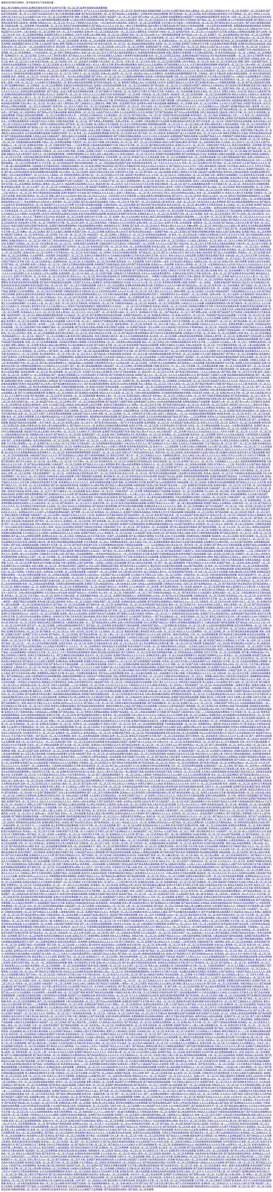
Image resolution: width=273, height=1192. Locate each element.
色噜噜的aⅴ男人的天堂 (41, 434)
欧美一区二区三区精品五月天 (153, 19)
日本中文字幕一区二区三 (79, 321)
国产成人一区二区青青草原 (204, 494)
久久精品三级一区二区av (96, 577)
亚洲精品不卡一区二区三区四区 (21, 55)
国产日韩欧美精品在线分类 (146, 270)
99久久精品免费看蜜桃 (57, 249)
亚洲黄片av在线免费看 (71, 70)
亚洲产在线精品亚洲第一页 (62, 479)
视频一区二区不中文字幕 (120, 258)
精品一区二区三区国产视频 (98, 273)
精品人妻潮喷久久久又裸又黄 (240, 586)
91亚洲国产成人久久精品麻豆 (16, 565)
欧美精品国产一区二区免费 (127, 94)
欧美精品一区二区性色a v (35, 351)
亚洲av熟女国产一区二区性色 (125, 577)
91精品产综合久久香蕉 (107, 112)
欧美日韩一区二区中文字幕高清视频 (173, 181)
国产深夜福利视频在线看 (26, 389)
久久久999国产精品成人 (110, 300)
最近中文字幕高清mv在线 (68, 610)
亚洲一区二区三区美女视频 (161, 88)
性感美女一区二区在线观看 (179, 91)
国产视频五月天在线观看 (141, 207)
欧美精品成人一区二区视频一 (198, 207)
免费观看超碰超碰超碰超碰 (247, 25)
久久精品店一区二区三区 (76, 315)
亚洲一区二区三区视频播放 (173, 157)
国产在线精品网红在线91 (258, 234)
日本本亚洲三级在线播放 (82, 616)
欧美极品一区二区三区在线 (240, 249)
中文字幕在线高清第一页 (204, 52)
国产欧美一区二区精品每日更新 (204, 142)
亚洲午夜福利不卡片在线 (73, 193)
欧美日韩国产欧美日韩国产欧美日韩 (29, 225)
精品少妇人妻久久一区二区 (27, 97)
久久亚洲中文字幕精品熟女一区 (50, 82)
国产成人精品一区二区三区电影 (219, 187)
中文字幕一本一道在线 (130, 309)
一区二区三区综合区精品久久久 (131, 88)
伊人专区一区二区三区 (110, 592)
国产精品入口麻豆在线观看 (118, 485)
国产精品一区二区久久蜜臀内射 (119, 551)
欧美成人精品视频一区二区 (67, 127)
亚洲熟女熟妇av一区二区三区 (176, 40)
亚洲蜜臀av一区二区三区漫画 (203, 440)
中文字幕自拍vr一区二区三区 (68, 252)
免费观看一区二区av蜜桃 (58, 619)
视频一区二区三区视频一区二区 (114, 413)
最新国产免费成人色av (133, 82)
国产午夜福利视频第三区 (148, 151)
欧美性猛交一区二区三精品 (204, 115)
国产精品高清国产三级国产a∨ (73, 565)
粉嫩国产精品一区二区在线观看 (58, 327)
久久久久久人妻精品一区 (50, 175)
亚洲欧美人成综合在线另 (74, 309)
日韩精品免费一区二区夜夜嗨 (19, 25)
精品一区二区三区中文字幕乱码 (158, 309)
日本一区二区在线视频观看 (204, 634)
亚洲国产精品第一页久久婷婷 (145, 327)
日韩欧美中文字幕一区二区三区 (55, 545)
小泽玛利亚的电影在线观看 (106, 539)
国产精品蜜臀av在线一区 (20, 497)
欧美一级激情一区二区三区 (25, 76)
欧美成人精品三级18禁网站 (53, 345)
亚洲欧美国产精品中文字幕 (140, 49)
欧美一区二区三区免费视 (115, 619)
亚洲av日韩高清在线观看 (129, 622)
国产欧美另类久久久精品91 (94, 58)
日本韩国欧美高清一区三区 (58, 446)
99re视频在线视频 (225, 568)
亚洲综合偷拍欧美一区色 (35, 404)
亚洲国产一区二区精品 (200, 282)
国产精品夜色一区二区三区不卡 (76, 503)
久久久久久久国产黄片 (167, 243)
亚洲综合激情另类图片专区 (227, 207)
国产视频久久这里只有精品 (130, 613)
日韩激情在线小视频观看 (198, 536)
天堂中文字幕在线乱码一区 (29, 449)
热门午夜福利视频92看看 (67, 14)
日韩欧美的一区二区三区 (244, 503)
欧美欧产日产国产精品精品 (159, 112)
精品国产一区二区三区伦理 (197, 619)
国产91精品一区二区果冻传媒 (30, 619)
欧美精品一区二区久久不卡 (57, 49)
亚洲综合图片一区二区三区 (227, 485)
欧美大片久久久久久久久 (212, 467)
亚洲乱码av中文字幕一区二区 (234, 392)
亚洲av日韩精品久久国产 (167, 348)
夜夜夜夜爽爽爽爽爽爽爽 (78, 452)
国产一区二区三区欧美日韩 (178, 351)
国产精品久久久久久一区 (82, 425)
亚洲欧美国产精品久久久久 (40, 610)
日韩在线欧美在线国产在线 (117, 163)
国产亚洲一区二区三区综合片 (145, 225)
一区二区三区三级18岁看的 (195, 479)
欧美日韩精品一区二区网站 (97, 252)
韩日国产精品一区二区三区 (134, 521)
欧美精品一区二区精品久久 (108, 512)
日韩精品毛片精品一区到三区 (178, 583)
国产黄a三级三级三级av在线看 (202, 270)
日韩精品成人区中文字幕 (87, 536)
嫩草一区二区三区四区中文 (183, 604)
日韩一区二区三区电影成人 (249, 88)
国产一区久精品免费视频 (203, 198)
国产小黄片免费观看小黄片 (38, 518)
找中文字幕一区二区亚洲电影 (16, 184)
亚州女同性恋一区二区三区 (126, 106)
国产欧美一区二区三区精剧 (79, 124)
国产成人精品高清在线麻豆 (94, 201)
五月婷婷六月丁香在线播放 (228, 210)
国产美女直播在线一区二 (167, 616)
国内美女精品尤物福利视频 (147, 11)
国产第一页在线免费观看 (242, 228)
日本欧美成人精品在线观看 (60, 476)
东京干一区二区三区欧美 (32, 476)
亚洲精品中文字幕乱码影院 (109, 515)
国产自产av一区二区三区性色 (186, 195)
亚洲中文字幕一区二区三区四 (143, 425)
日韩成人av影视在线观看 (149, 583)
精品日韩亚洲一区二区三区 (137, 300)
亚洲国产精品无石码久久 (45, 577)
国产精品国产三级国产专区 (168, 619)
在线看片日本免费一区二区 (254, 428)
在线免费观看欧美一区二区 (133, 530)
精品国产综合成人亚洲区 (36, 431)
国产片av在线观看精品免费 (196, 184)
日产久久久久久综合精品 (96, 11)
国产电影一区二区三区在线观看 (69, 604)
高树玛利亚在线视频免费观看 (54, 169)
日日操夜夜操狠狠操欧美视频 (176, 392)
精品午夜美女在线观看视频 (247, 348)
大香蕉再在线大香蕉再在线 (79, 473)
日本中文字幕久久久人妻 (179, 127)
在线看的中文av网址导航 (91, 485)
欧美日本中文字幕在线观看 (251, 452)
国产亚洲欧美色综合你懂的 (241, 273)
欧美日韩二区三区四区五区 (123, 133)
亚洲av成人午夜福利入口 (252, 369)
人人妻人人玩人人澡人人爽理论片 (117, 440)
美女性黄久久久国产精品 (237, 58)
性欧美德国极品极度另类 (115, 28)
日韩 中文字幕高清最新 (232, 559)
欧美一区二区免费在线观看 (202, 157)
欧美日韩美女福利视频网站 (45, 539)
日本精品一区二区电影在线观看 (190, 464)
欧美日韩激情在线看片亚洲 (103, 482)
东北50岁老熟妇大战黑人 (183, 193)
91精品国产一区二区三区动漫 (224, 488)
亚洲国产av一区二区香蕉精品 (35, 375)
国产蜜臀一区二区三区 (82, 512)
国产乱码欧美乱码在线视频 (223, 479)
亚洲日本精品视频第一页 (239, 73)
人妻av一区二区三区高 (118, 634)
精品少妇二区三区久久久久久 (92, 195)
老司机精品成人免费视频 (126, 100)
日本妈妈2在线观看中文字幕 (124, 255)
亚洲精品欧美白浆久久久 (91, 377)
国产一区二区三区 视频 (235, 151)
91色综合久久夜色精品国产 (25, 124)
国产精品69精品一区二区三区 (183, 249)
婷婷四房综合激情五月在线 (64, 213)
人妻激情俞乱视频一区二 (78, 622)
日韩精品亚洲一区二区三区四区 (209, 595)
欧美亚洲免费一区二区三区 (171, 148)
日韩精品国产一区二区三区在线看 (96, 559)
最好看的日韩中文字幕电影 (182, 19)
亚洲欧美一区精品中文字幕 (55, 616)
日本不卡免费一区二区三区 (234, 431)
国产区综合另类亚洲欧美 (148, 628)
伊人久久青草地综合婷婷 (104, 291)
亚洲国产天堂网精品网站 (132, 524)
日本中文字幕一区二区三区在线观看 (252, 607)
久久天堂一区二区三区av (238, 527)
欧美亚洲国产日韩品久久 (30, 598)
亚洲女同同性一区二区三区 (31, 377)
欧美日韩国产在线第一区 (116, 327)
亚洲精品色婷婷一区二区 (63, 133)
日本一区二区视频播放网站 (60, 357)
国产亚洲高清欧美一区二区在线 (176, 586)
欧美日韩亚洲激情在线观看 (92, 213)
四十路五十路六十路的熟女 (60, 103)
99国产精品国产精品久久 (117, 288)
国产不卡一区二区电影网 (78, 458)
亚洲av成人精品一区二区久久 (42, 330)
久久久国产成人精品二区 (219, 446)
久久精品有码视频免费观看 (219, 625)
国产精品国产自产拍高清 (229, 312)
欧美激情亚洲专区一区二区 (29, 204)
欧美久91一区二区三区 (121, 11)
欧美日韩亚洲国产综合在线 (120, 330)
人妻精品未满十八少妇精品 (64, 559)
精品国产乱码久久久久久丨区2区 (78, 515)
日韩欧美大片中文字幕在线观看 (167, 512)
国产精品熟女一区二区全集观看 (47, 160)
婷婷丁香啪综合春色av (69, 52)
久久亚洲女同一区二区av (52, 389)
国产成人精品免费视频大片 (123, 52)
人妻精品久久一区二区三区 (131, 234)
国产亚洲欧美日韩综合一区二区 (123, 467)
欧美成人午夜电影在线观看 (159, 76)
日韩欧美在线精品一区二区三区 (27, 130)
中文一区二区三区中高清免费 (73, 297)
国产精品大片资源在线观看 (190, 25)
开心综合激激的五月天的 (80, 345)
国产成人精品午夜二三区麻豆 (64, 258)
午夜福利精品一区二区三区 (203, 327)
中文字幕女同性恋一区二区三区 (189, 521)
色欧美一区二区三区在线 (30, 181)
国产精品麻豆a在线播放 (86, 494)
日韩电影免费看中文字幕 (200, 306)
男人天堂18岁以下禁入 (158, 193)
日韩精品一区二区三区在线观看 (117, 130)
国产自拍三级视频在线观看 (24, 545)
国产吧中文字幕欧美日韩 (127, 166)
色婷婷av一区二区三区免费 (251, 252)
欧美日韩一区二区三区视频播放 (202, 109)
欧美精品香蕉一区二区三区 (65, 58)
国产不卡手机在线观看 (228, 198)
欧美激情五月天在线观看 (146, 557)
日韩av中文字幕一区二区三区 (133, 145)
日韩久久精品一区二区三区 (180, 383)
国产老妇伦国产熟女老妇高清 (151, 204)
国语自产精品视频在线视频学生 (244, 195)
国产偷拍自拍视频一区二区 (211, 527)
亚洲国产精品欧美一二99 (182, 398)
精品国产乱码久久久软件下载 (80, 389)
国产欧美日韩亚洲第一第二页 (96, 14)
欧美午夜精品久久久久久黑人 (33, 527)
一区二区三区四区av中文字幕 (109, 175)
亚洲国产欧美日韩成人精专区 (158, 187)
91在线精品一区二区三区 (76, 160)
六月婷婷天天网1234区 (138, 637)
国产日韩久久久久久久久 (184, 106)
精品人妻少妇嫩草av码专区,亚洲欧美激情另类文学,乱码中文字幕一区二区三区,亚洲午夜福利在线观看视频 (54, 8)
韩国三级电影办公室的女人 (227, 557)
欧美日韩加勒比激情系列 (214, 14)
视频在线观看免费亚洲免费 (49, 315)
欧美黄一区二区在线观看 (92, 40)
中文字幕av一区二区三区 (85, 461)
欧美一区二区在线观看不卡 (210, 193)
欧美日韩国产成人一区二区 (25, 401)
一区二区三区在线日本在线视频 (86, 249)
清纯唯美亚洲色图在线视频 (27, 73)
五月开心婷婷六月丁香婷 (78, 580)
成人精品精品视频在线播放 (140, 43)
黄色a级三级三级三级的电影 (51, 601)
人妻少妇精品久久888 (125, 583)
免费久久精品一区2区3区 (234, 91)
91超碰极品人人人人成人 (227, 461)
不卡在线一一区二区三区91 (246, 246)
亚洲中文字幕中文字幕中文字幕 (148, 91)
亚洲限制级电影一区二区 (84, 586)
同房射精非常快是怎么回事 (171, 407)
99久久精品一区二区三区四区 (155, 106)
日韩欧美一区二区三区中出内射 (81, 488)
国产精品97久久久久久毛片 (183, 166)
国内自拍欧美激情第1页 (108, 276)
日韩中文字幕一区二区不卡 (242, 112)
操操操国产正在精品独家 (17, 139)
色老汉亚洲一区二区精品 (14, 237)
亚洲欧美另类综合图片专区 (256, 210)
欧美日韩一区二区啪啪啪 (164, 380)
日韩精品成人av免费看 (60, 190)
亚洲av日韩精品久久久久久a (133, 321)
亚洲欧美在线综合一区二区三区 (55, 586)
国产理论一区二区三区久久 (48, 521)
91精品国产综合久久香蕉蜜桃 (70, 419)
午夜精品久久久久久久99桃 (167, 285)
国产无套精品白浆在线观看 (97, 70)
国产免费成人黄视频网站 (101, 121)
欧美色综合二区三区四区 (45, 234)
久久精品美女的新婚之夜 (94, 127)
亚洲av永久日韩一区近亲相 (178, 190)
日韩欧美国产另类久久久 (218, 145)
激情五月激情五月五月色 (221, 616)
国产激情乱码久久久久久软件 (229, 22)
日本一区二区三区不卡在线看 (213, 571)
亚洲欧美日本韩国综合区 (139, 461)
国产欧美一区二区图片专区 (62, 351)
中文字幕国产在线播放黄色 (121, 127)
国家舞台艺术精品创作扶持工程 (81, 43)
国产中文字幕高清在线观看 (83, 530)
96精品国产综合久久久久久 (43, 455)
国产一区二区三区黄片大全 (173, 267)
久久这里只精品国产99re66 (29, 79)
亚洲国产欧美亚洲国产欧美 (210, 255)
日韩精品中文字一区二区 (226, 11)
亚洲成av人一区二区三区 (13, 145)
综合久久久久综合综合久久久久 (252, 264)
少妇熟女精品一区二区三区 (153, 500)
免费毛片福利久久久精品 (172, 345)
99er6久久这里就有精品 (79, 506)
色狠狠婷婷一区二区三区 (52, 279)
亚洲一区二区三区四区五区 (223, 61)
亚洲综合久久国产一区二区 (31, 557)
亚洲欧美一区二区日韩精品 (60, 392)
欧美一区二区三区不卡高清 (25, 458)
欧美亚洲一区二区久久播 (155, 324)
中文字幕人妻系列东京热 (193, 458)
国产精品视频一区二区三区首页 (46, 395)
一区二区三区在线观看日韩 (217, 94)
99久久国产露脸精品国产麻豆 (231, 157)
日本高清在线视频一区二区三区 (196, 300)
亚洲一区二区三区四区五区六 (201, 330)
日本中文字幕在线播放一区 (127, 372)
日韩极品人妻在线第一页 (180, 500)
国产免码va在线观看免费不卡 (119, 449)
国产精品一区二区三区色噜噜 (255, 34)
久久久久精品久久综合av (69, 288)
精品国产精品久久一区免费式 (113, 586)
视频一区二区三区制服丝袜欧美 (136, 109)
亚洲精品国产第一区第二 (158, 46)
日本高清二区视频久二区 (35, 148)
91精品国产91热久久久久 (254, 407)
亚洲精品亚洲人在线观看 (133, 601)
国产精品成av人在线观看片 (126, 14)
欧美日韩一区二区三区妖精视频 (49, 488)
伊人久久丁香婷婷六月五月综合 (82, 22)
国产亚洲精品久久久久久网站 (160, 228)
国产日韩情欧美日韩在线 (121, 375)
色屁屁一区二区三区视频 (167, 43)
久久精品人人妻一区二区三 (40, 303)
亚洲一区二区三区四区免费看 (166, 61)
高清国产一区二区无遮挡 (252, 11)
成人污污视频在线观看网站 (153, 58)
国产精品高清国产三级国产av (180, 551)
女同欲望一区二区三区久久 (209, 524)
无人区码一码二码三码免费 (169, 210)
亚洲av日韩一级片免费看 (234, 261)
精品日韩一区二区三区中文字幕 (195, 243)
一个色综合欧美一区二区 (44, 52)
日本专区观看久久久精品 (109, 55)
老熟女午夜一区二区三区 (245, 46)
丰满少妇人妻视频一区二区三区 (244, 139)
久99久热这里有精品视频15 (117, 240)
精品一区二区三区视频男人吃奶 (227, 333)
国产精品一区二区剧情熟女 (22, 112)
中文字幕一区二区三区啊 (242, 509)
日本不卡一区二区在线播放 (110, 285)
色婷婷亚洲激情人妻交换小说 (78, 175)
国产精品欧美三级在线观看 (232, 634)
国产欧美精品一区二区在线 (66, 628)
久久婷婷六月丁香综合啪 (88, 431)
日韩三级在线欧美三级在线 (198, 67)
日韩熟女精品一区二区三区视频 (193, 175)
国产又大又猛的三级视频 (58, 231)
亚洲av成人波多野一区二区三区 (117, 73)
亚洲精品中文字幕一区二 (151, 312)
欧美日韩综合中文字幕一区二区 (105, 333)
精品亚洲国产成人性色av (39, 383)
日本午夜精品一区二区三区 (195, 61)
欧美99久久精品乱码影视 (126, 139)
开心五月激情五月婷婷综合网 (30, 506)
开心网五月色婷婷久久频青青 (234, 440)
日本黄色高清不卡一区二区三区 (62, 428)
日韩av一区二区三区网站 (169, 574)
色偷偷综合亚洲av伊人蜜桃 (86, 446)
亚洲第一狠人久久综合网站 (126, 216)
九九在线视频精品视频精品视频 (119, 151)
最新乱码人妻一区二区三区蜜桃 (53, 369)
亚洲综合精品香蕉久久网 (13, 610)
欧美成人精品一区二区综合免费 (168, 246)
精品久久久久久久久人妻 (242, 276)
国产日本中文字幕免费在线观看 (166, 333)
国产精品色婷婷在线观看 (222, 55)
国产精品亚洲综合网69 (103, 279)
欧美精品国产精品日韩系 (155, 604)
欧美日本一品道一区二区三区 (235, 16)
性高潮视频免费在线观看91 (109, 443)
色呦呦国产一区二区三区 (13, 37)
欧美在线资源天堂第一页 (207, 288)
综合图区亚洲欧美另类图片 (189, 228)
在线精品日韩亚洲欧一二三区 (188, 216)
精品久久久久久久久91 (236, 449)
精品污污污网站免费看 (253, 557)
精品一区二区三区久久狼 (21, 61)
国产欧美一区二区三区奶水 (232, 628)
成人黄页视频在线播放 (19, 160)
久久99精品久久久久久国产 (55, 366)
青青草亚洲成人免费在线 (45, 380)
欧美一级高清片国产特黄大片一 (192, 88)
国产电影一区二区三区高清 (112, 169)
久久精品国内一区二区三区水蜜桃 (98, 261)
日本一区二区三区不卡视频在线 (98, 509)
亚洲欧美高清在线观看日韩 (253, 306)
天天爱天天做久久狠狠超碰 (192, 446)
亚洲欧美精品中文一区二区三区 (25, 240)
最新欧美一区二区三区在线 (207, 222)
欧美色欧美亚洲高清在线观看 (24, 282)
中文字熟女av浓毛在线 (256, 97)
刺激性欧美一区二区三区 (230, 64)
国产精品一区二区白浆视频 (157, 172)
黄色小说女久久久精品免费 (182, 255)
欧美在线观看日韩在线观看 (32, 40)
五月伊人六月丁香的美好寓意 (52, 55)
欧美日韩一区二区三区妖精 (169, 452)
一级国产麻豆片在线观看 (23, 601)
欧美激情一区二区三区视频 (165, 118)
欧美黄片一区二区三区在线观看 (23, 321)
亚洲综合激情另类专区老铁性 (30, 294)
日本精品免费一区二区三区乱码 (193, 380)
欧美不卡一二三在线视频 (165, 446)
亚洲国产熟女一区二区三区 (237, 577)
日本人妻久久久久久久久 (160, 291)
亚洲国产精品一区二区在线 (230, 562)
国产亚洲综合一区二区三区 (250, 580)
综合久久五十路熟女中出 (249, 28)
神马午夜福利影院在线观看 (46, 193)
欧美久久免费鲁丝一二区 (35, 258)
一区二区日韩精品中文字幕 (135, 554)
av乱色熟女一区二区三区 (240, 518)
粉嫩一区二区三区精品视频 (232, 366)
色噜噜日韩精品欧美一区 (84, 49)
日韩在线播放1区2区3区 (17, 434)
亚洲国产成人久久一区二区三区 (151, 375)
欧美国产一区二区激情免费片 (131, 580)
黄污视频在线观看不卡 (169, 479)
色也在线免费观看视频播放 (209, 151)
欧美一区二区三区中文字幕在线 (71, 303)
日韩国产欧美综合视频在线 (114, 348)
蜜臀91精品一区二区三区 (182, 577)
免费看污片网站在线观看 (249, 267)
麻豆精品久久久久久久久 (222, 580)
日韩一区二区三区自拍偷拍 (126, 219)
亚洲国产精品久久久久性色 (180, 82)
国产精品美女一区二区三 (177, 312)
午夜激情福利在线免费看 (28, 142)
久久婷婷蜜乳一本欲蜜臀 (42, 255)
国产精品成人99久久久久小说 (123, 58)
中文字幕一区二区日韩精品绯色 (58, 163)
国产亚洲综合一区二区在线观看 (152, 527)
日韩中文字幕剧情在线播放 (188, 187)
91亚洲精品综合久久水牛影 (221, 264)
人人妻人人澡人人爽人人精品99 (96, 398)
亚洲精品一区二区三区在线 (77, 521)
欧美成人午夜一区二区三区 (83, 169)
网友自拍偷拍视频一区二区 (89, 163)
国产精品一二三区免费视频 (192, 416)
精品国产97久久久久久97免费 (59, 204)
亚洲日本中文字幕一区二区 (97, 216)
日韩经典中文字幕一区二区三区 (62, 222)
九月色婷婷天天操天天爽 (251, 476)
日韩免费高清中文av (170, 294)
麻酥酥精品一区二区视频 (179, 103)
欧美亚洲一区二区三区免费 (69, 216)
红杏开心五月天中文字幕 (232, 234)
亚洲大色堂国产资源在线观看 (135, 264)
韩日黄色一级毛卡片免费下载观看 (157, 100)
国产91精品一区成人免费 (59, 91)
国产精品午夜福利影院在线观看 (55, 282)
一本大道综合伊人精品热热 (113, 22)
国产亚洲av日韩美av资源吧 (131, 416)
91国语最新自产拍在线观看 (168, 49)
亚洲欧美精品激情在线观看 (18, 94)
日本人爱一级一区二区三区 (72, 234)
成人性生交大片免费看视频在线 (20, 452)
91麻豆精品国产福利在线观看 (220, 622)
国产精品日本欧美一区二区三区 (236, 533)
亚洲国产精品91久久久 (101, 160)
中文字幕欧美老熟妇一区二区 (231, 345)
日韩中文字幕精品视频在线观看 (77, 264)
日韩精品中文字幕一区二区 (196, 333)
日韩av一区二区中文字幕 (121, 201)
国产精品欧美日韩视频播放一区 (250, 118)
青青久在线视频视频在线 (94, 610)
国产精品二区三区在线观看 (234, 40)
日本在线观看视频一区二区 (197, 49)
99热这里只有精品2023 (127, 518)
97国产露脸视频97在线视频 (89, 476)
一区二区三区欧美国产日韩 (27, 327)
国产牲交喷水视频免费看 (130, 506)
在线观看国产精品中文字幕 (25, 43)
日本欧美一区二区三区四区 (53, 407)
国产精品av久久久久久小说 (105, 25)
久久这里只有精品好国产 (217, 291)
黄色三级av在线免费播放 (127, 464)
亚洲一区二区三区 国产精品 (218, 216)
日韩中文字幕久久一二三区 (220, 464)
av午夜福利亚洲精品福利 (57, 512)
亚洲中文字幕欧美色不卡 (96, 255)
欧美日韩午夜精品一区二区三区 (32, 195)
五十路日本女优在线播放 (28, 616)
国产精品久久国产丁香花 (216, 228)
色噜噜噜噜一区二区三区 (115, 207)
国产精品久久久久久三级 (82, 369)
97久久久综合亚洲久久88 (106, 598)
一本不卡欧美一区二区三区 (51, 422)
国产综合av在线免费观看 (186, 112)
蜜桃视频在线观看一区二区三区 (164, 124)
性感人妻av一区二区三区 (33, 103)
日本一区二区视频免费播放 (29, 34)
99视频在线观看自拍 (180, 342)
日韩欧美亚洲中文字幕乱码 (77, 291)
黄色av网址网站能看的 (125, 64)
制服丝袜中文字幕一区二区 (18, 488)
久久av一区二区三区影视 (101, 46)
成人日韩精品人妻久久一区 (157, 571)
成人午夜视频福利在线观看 (134, 598)
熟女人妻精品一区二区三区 (152, 383)
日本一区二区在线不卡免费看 (82, 61)
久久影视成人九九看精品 (207, 559)
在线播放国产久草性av (181, 279)
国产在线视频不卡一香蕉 (90, 500)
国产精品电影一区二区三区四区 (168, 428)
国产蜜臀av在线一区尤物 (203, 312)
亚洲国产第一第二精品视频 (137, 380)
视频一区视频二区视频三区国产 (90, 16)
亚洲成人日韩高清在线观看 (107, 85)
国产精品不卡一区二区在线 (119, 190)
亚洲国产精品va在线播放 (255, 545)
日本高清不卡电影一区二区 (161, 31)
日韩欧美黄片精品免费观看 (154, 14)
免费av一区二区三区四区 (96, 267)
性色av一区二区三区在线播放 (26, 151)
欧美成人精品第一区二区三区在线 (170, 306)
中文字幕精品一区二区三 (240, 14)
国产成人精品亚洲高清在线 (64, 485)
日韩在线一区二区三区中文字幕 (241, 255)
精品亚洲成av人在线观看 (26, 169)
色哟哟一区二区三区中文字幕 (16, 640)
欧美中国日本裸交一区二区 (127, 160)
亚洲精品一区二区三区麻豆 (189, 309)
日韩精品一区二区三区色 (213, 497)
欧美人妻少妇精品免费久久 (55, 425)
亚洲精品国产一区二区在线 (95, 434)
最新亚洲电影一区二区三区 (81, 112)
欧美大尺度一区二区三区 (135, 473)
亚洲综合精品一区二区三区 (155, 577)
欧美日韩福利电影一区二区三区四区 (51, 440)
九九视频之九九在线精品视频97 (45, 309)
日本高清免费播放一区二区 (101, 342)
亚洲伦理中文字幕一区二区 (212, 598)
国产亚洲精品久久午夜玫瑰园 (33, 479)
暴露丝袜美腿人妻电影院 (136, 631)
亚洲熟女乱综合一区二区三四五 (58, 536)
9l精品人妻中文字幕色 (102, 97)
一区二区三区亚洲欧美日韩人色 (60, 115)
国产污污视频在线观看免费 (31, 392)
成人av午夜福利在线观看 (240, 19)
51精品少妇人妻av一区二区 (208, 360)
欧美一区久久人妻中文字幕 (99, 64)
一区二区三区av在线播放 (257, 79)
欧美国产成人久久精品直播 (145, 157)
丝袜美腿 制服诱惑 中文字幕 (219, 363)
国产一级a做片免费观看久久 (65, 375)
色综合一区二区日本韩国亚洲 (177, 318)
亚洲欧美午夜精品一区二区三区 (43, 70)
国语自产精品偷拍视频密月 (77, 25)
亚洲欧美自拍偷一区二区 (39, 145)
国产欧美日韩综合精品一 (141, 231)
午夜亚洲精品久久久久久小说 (246, 291)
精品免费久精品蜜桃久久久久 (80, 184)
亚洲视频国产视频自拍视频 (183, 136)
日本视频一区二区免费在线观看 (202, 366)
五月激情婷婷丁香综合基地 (253, 294)
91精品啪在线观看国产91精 (104, 145)
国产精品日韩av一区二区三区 (146, 115)
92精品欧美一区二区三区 (56, 300)
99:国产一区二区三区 (68, 330)
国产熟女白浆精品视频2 (39, 464)
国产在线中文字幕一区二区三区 (110, 345)
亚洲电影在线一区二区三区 (66, 261)
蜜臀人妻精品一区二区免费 (25, 345)
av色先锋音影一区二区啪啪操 (59, 449)
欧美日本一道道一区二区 (214, 273)
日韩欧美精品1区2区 (244, 160)
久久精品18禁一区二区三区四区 (132, 363)
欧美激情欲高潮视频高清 (61, 28)
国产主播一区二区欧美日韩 (212, 518)
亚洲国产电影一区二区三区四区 (171, 231)
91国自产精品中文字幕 (211, 237)
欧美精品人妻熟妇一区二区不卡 (48, 184)
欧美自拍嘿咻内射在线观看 (153, 70)
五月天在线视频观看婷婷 (100, 136)
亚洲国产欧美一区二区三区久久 (127, 548)
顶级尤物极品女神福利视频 (137, 118)
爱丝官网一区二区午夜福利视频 (72, 46)
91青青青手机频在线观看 (135, 55)
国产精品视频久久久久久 (176, 64)
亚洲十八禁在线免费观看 (205, 181)
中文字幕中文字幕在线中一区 (80, 443)
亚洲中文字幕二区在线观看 (178, 222)
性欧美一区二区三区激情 (72, 37)
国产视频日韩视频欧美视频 (201, 231)
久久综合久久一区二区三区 (250, 539)
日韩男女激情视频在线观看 (69, 583)
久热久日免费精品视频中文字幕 (174, 198)
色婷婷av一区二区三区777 (246, 446)
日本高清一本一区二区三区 (100, 324)
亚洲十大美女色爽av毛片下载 (98, 100)
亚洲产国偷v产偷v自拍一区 (255, 130)
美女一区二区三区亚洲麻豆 (97, 106)
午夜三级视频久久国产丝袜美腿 (77, 562)
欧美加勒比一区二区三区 (148, 434)
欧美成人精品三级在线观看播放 (157, 216)
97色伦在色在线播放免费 (226, 306)
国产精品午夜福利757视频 (208, 383)
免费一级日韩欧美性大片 (242, 491)
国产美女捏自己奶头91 (121, 267)
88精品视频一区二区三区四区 (192, 482)
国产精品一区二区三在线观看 (212, 19)
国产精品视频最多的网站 (127, 97)
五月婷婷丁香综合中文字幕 (74, 524)
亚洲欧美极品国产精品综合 (195, 55)
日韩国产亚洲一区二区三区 (100, 88)
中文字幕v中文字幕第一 (173, 22)
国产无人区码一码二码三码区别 (248, 213)
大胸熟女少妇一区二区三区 (207, 261)
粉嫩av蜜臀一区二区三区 (199, 225)
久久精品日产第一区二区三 (178, 97)
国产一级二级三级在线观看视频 (93, 351)
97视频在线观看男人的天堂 (219, 607)
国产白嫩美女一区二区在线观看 (69, 491)
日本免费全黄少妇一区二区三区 (56, 243)
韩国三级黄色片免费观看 (178, 52)
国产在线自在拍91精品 (171, 258)
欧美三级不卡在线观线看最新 (111, 637)
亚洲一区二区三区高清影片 (217, 213)
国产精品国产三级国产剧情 (119, 401)
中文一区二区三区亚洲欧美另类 (58, 16)
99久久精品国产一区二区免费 (59, 130)
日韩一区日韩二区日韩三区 (252, 506)
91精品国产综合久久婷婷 (41, 121)
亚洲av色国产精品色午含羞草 (253, 479)
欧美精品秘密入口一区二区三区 (18, 336)
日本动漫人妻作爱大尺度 (52, 76)
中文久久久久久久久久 (169, 163)
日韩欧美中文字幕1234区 (144, 413)
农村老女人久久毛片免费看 (207, 318)
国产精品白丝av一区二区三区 (249, 37)
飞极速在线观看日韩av (219, 246)
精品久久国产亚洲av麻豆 (174, 142)
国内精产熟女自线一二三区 (173, 485)
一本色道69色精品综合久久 (107, 554)
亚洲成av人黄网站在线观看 (241, 31)
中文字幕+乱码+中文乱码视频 (170, 536)
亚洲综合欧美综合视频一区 (215, 509)
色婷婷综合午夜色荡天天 (221, 37)
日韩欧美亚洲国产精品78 (92, 330)
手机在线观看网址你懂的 (90, 225)
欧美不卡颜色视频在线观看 (205, 533)
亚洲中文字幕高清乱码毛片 (89, 240)
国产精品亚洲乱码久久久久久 (103, 309)
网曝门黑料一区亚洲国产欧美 (253, 61)
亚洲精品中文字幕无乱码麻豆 (92, 178)
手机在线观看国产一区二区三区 (48, 473)
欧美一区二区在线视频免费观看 (93, 133)
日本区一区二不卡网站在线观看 (204, 425)
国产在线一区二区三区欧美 (151, 133)
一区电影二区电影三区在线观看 (236, 288)
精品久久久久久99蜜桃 (204, 351)
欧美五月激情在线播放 (223, 243)
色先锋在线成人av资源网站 (195, 389)
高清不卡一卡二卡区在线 (52, 458)
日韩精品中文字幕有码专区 (46, 166)
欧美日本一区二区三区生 (205, 97)
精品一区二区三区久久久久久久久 (250, 216)
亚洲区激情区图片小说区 (247, 568)
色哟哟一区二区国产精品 (221, 88)
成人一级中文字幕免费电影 (133, 25)
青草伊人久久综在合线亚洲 (221, 416)
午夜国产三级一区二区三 (73, 88)
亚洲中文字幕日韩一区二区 (27, 276)
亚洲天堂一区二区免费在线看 (187, 219)
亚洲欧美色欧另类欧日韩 (208, 398)
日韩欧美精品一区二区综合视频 (119, 204)
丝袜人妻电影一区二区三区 (237, 604)
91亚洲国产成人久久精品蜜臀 (115, 574)
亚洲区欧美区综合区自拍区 (185, 613)
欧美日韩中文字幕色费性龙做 (157, 160)
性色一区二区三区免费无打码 (197, 163)
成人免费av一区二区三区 (59, 461)
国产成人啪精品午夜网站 (141, 536)
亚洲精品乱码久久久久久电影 (65, 533)
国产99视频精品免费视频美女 (90, 157)
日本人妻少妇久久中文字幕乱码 (191, 539)
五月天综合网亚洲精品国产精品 (20, 109)
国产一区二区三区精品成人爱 (150, 201)
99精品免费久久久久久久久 (182, 70)
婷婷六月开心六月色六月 (233, 455)
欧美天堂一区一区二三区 (172, 366)
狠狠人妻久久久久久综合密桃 (33, 198)
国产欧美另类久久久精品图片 (155, 518)
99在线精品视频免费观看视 (202, 413)
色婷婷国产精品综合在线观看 (221, 315)
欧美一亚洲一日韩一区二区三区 (17, 82)
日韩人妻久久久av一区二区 (222, 28)
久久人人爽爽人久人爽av (70, 100)
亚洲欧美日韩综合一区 (163, 315)
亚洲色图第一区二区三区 (71, 273)
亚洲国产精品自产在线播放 (102, 613)
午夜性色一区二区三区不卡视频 (88, 142)
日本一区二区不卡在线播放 (69, 31)
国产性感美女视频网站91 (159, 601)
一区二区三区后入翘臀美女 (133, 31)
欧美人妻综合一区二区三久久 (71, 312)
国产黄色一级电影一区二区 (25, 279)
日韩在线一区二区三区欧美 (156, 94)
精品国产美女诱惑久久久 (137, 175)
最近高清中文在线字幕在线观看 (20, 369)
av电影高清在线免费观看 (246, 309)
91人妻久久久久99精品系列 (20, 88)
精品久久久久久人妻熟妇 (251, 380)
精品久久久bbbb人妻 (11, 11)
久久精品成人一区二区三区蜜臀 (178, 288)
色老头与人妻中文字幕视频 (238, 193)
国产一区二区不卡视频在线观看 (80, 285)
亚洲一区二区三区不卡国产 (31, 413)
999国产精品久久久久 (253, 327)
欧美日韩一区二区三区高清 (214, 404)
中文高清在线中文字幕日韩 (94, 375)
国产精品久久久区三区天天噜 (243, 219)
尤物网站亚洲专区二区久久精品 (178, 455)
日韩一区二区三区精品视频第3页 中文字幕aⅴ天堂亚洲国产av (204, 76)
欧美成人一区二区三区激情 (82, 118)
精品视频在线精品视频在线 (240, 375)
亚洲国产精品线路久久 (124, 595)
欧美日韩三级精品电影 (82, 336)
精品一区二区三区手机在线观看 (115, 270)
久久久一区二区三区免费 (19, 562)
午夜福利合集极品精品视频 (194, 470)
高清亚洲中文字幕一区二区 (31, 222)
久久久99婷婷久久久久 (116, 148)
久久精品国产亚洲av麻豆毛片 (194, 515)
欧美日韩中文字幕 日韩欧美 (244, 178)
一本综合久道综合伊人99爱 (222, 539)
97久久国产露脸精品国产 (212, 354)
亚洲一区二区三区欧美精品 (93, 222)
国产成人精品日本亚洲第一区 (39, 219)
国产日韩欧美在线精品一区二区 (164, 592)
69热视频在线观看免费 (159, 354)
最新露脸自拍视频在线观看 (103, 416)
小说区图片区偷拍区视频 (190, 473)
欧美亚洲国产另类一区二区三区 (23, 363)
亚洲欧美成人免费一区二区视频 (91, 198)
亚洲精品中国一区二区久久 (36, 467)
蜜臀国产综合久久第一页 (148, 40)
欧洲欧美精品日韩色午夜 (182, 121)
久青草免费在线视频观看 (58, 413)
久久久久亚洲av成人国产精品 (216, 372)
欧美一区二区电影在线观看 (56, 574)
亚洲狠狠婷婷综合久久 (62, 157)
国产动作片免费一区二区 (61, 198)
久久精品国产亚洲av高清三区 (185, 422)
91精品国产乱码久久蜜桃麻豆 (251, 515)
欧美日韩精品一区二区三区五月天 (137, 154)
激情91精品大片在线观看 (74, 136)
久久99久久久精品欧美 (159, 321)
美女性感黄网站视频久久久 (130, 37)
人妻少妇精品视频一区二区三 (160, 37)
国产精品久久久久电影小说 (82, 55)
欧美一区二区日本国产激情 (221, 565)
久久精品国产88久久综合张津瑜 (183, 139)
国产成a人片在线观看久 (225, 252)
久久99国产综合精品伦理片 (40, 14)
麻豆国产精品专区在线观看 (22, 422)
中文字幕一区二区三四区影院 (104, 524)
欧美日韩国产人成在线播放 (123, 419)
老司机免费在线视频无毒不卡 (186, 589)
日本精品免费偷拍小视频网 (72, 342)
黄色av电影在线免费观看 (79, 82)
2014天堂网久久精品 (65, 568)
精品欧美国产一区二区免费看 (72, 139)
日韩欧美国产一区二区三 (134, 592)
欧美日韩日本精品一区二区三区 (71, 333)
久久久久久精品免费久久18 (15, 273)
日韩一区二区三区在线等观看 (19, 67)
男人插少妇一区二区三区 (63, 178)
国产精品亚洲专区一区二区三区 (23, 637)
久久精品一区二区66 (231, 142)
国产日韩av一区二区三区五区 (225, 130)
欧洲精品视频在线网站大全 (159, 524)
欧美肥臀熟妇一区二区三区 (130, 237)
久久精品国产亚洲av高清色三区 (149, 533)
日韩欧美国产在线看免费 (85, 243)
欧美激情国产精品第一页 (184, 571)
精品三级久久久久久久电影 (98, 219)
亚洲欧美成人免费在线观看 (168, 207)
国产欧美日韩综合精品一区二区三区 (181, 404)
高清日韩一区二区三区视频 (55, 530)
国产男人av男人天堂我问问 (248, 401)
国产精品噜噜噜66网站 (88, 568)
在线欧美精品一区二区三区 (210, 58)
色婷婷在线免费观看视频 (196, 476)
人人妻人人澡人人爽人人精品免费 (120, 249)
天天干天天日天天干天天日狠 (139, 184)
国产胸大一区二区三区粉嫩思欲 (242, 354)
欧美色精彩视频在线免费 (231, 97)
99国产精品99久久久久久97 (75, 210)
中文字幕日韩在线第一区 (226, 369)
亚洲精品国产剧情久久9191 (173, 557)
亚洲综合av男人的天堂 (116, 231)
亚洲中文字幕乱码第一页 (224, 49)
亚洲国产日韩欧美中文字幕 (195, 43)
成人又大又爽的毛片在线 (16, 395)
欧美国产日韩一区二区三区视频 (186, 213)
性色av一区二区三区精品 (79, 601)
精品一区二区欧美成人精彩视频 (213, 178)
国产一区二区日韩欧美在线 (194, 488)
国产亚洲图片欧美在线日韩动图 (106, 315)
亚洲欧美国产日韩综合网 (248, 336)
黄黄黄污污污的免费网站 (21, 291)
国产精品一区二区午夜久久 (231, 169)
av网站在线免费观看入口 (200, 267)
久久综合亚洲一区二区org (50, 109)
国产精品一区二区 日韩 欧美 (227, 163)
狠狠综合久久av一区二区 (185, 601)
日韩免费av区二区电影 (169, 130)
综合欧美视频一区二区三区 (155, 178)
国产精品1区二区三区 (149, 252)
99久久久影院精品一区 (211, 419)
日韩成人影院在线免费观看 (29, 115)
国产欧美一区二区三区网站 (197, 545)
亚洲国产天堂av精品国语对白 (252, 49)
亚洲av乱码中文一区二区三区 (190, 315)
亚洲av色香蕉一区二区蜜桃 (129, 121)
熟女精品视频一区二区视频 (239, 127)
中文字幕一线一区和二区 (196, 637)
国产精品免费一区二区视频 (215, 276)
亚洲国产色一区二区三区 (68, 94)
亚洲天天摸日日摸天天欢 (101, 172)
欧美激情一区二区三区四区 (66, 201)
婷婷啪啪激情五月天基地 (157, 237)
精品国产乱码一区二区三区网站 (189, 160)
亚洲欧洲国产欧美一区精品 (18, 380)
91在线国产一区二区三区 (84, 181)
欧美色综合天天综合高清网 (143, 476)
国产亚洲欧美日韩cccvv (206, 82)
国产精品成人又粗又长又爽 (235, 222)
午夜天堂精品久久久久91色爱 (201, 562)
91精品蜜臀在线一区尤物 (135, 410)
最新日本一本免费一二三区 (40, 324)
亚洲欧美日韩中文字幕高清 (219, 160)
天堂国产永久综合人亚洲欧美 (87, 282)
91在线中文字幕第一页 (38, 178)
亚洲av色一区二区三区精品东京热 (101, 31)
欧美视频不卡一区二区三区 (51, 452)
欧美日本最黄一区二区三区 (253, 357)
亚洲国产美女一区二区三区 (185, 46)
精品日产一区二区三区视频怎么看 (53, 336)
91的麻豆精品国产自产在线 (25, 407)
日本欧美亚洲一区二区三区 (18, 210)
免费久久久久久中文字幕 (235, 190)
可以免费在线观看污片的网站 (224, 470)
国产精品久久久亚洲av (81, 598)
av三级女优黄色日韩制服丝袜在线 (87, 19)
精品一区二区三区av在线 (142, 34)
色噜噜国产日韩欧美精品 (234, 136)
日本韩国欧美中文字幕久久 (62, 148)
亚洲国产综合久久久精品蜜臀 (189, 607)
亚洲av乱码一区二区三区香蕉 (38, 252)
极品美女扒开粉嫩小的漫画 (46, 562)
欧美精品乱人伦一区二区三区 (156, 219)
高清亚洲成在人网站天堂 (154, 360)
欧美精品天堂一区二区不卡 (93, 258)
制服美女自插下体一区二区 (212, 410)
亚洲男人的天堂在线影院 (247, 363)
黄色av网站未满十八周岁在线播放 (222, 124)
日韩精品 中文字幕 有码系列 (63, 270)
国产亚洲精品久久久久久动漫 (59, 494)
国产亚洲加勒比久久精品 (70, 455)
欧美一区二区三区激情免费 (174, 79)
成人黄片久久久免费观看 (72, 64)
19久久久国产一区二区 (98, 312)
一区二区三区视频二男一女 (216, 631)
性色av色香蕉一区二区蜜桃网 (54, 637)
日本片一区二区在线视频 (219, 348)
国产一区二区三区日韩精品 (147, 142)
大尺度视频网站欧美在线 (110, 545)
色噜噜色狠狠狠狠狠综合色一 (136, 276)
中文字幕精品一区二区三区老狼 (43, 64)
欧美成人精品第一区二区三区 (218, 473)
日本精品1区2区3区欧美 (106, 497)
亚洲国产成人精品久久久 (167, 488)
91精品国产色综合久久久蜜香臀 (178, 151)
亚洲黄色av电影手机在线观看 (151, 103)
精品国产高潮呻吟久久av (101, 187)
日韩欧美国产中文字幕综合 (112, 243)
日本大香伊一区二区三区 (111, 61)
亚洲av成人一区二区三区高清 (100, 37)
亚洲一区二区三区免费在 (205, 103)
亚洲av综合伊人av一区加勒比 (107, 410)
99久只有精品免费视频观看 (230, 351)
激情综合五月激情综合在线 (22, 348)
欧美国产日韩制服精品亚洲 (164, 554)
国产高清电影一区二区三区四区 (185, 14)
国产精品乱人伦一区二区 (193, 34)
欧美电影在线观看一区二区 (213, 139)
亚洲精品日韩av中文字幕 (100, 139)
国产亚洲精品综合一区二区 (207, 583)
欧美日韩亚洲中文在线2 (196, 452)
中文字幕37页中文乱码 (152, 97)
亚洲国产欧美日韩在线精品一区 (243, 410)
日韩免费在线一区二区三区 (199, 22)
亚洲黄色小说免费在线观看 (169, 67)
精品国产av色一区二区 (222, 401)
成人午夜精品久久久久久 (32, 249)
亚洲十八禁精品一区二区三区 (45, 264)
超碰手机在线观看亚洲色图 (92, 428)
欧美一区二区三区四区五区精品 (165, 55)
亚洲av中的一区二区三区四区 (58, 79)
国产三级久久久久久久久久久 (250, 389)
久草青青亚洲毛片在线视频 (31, 357)
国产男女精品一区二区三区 (164, 85)
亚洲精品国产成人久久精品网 (203, 79)
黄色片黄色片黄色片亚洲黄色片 (67, 11)
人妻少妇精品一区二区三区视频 (39, 31)
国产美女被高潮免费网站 (96, 383)
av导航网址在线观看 (108, 530)
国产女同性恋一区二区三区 (76, 246)
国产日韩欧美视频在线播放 (127, 136)
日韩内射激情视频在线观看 (223, 574)
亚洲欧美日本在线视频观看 (221, 482)
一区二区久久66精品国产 (39, 106)
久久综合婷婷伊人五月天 (132, 112)
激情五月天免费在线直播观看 (42, 100)
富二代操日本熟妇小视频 (35, 270)
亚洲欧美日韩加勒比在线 (200, 485)
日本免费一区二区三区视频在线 (53, 348)
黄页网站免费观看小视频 (174, 282)
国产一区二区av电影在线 (26, 607)
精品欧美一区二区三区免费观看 (187, 491)
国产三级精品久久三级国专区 (90, 103)
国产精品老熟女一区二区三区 (138, 515)
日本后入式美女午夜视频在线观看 (196, 369)
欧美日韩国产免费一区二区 (195, 130)
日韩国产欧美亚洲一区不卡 (257, 103)
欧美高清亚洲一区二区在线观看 (86, 207)
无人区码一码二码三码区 (216, 491)
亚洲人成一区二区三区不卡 (95, 52)
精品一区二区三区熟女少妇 (155, 342)
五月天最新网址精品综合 (47, 416)
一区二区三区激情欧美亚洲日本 (36, 604)
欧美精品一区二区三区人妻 (191, 625)
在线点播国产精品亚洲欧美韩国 (90, 79)
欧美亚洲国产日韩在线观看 (192, 554)
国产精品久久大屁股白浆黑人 (28, 300)
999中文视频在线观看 (12, 431)
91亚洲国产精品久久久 (209, 136)
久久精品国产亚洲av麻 (131, 386)
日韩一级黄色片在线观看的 (224, 175)
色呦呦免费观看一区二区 (231, 82)
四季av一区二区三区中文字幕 (147, 404)
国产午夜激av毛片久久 (44, 94)
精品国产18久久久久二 (240, 404)
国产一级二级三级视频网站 (171, 562)
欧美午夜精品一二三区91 (115, 339)
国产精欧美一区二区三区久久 (245, 303)
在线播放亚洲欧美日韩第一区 (246, 100)
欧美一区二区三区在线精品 (135, 85)
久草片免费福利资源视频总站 (108, 67)
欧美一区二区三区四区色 (184, 386)
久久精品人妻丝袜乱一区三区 (202, 240)
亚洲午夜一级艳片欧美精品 (176, 634)
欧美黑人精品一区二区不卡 (34, 190)
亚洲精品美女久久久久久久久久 (160, 506)
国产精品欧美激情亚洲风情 (225, 357)
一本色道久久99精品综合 (90, 115)
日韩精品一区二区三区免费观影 (46, 85)
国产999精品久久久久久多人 (101, 193)
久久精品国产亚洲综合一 (131, 228)
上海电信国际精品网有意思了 (144, 294)
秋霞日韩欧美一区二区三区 (168, 184)
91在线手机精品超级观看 (146, 267)
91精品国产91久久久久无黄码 (200, 148)
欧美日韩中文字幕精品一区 (215, 589)
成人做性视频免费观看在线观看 (53, 19)
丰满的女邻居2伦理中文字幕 (186, 273)
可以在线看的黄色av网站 (200, 557)
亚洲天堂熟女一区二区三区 (212, 386)
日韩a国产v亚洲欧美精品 (232, 106)
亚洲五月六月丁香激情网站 (160, 539)
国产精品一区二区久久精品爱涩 (121, 19)
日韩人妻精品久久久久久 (47, 524)
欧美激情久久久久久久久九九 (74, 482)
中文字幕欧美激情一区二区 (150, 551)
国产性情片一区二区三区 (109, 118)
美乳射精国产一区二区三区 (218, 321)
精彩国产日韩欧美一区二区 (18, 234)
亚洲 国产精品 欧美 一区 (166, 515)
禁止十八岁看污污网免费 (113, 446)
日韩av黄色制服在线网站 (258, 67)
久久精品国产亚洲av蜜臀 (52, 43)
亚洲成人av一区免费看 (162, 264)
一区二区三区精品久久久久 (147, 455)
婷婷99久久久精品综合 (212, 85)
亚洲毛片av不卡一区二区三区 (190, 145)
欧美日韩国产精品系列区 (43, 139)
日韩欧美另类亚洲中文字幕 (44, 482)
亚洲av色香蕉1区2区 (30, 425)
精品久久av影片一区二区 (214, 195)
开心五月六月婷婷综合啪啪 (55, 97)
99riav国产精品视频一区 (195, 565)
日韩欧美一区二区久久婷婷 (56, 151)
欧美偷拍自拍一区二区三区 (112, 461)
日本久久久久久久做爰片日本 (26, 16)
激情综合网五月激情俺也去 (51, 622)
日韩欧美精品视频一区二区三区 (71, 121)
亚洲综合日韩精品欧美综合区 (78, 85)
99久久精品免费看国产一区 (23, 175)
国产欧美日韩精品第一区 (157, 509)
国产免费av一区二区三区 (141, 619)
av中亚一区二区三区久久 (163, 175)
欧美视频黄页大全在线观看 (128, 187)
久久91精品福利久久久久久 (36, 11)
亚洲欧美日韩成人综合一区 (106, 109)
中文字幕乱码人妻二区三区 (218, 443)
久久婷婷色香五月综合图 (251, 175)
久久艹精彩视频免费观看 (167, 34)
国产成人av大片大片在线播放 (89, 449)
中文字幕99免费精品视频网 (203, 64)
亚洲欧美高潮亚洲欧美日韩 (138, 285)
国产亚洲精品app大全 (148, 79)
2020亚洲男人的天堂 (155, 82)
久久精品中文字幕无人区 (202, 568)
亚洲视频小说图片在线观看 (221, 154)
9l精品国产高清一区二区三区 (152, 249)
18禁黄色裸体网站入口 (77, 154)
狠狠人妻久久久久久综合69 (62, 195)
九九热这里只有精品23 (119, 198)
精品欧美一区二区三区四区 (238, 279)
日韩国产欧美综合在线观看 (176, 115)
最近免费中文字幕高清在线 (161, 25)
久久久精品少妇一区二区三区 (56, 73)
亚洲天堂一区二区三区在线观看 (245, 422)
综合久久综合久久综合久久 (154, 166)
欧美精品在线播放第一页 (158, 234)
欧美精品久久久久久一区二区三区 (38, 312)
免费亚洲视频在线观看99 (93, 628)
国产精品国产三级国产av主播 (211, 375)
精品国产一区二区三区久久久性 (106, 210)
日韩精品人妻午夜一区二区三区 (219, 336)
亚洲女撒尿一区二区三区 (215, 548)
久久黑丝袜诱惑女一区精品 (40, 360)
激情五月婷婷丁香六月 (121, 455)
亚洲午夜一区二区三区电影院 (239, 524)
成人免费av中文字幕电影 (106, 124)
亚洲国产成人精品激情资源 (211, 339)
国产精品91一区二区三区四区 (63, 634)
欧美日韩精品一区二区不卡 (171, 330)
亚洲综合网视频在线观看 (169, 28)
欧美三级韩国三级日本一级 (108, 336)
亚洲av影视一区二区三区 (239, 598)
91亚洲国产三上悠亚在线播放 (49, 497)
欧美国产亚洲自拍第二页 (52, 580)
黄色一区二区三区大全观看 (60, 339)
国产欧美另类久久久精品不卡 (134, 565)
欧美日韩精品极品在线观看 (209, 551)
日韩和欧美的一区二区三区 (225, 428)
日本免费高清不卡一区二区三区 (166, 637)
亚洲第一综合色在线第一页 (14, 568)
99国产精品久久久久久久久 (34, 28)
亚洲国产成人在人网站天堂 (193, 118)
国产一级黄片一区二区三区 (165, 300)
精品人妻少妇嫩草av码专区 (222, 452)
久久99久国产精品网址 (241, 542)
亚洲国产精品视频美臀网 (168, 154)
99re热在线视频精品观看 (169, 401)
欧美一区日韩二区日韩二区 (204, 628)
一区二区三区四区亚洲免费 (157, 386)
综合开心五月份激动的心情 (255, 282)
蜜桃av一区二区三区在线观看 (146, 377)
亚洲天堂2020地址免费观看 (123, 383)
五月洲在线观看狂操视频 (37, 133)
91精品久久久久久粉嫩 (192, 303)
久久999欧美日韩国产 (189, 85)
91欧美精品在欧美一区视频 (256, 610)
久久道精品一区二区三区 (110, 631)
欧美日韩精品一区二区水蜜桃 (186, 509)
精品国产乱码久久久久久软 (224, 380)
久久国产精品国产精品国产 (170, 357)
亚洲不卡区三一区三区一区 (142, 28)
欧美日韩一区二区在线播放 (226, 285)
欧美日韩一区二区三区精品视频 (25, 118)
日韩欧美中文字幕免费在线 (126, 273)
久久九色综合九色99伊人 (247, 458)
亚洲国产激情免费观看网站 (62, 225)
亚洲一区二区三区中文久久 (102, 297)
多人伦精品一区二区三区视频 (238, 204)
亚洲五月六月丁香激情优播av (21, 19)
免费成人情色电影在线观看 (25, 580)
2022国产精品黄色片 (184, 524)
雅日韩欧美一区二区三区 (13, 70)
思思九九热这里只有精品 (215, 219)
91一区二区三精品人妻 (192, 124)
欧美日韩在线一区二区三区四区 (51, 61)
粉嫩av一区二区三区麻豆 (32, 231)
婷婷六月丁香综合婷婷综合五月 (58, 240)
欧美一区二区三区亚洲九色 (55, 276)
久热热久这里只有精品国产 (47, 136)
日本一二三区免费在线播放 (209, 577)
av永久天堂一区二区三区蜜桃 (130, 46)
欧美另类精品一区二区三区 (194, 616)
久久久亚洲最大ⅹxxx (208, 106)
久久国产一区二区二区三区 (44, 187)
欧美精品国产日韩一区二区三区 (106, 246)
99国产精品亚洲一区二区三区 (139, 67)
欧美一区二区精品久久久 (141, 348)
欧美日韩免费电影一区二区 (248, 625)
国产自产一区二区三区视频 (36, 58)
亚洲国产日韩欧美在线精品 (136, 512)
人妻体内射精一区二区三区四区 (69, 237)
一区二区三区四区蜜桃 (196, 246)
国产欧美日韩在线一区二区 (107, 82)
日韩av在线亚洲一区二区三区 (201, 345)
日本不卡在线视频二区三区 (129, 279)
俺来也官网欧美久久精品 (235, 133)
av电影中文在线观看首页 (248, 76)
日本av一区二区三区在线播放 (242, 70)
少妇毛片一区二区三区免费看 (44, 613)
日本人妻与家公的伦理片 (130, 571)
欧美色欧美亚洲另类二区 (144, 163)
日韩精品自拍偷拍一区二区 (74, 166)
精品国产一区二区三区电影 (195, 294)
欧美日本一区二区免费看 (202, 434)
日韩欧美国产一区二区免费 (141, 243)
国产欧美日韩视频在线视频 (162, 473)
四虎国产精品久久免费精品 (217, 503)
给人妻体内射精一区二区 (133, 539)
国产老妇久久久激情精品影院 (44, 228)
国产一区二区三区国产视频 (176, 628)
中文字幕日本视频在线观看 (89, 204)
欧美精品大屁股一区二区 (16, 187)
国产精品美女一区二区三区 (69, 360)
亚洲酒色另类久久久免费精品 (59, 34)
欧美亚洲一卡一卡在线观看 (130, 261)
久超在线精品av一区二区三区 (87, 619)
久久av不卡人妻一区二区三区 (146, 282)
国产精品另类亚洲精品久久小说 (88, 190)
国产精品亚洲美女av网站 (104, 622)
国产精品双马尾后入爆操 (178, 533)
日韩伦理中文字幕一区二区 (128, 172)
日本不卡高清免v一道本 (157, 261)
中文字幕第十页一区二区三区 (226, 184)
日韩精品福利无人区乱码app (146, 240)
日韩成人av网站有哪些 (186, 410)
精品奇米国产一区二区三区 (21, 315)
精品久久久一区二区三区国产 (146, 288)
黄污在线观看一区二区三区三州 (65, 372)
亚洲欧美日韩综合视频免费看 (187, 548)
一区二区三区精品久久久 (231, 181)
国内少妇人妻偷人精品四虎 (198, 252)
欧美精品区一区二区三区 (101, 303)
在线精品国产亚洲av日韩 (145, 485)
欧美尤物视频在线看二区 (85, 91)
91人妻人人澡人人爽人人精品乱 (146, 494)
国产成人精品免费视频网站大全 (243, 201)
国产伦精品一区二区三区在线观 (138, 488)
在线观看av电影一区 (231, 610)
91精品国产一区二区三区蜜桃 (101, 237)
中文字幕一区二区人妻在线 (69, 267)
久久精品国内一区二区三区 (117, 115)
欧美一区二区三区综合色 (184, 234)
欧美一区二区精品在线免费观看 (29, 428)
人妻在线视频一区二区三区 (237, 237)
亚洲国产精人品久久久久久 (83, 470)
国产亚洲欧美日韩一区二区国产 (238, 398)
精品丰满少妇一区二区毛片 (109, 184)
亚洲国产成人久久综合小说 (50, 443)
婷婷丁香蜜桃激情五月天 (122, 434)
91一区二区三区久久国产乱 (256, 142)
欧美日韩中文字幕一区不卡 (154, 255)
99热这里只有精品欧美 (229, 327)
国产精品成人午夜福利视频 (107, 354)
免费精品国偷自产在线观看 (196, 401)
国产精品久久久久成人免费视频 (98, 464)
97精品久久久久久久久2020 (214, 324)
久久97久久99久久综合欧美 (155, 136)
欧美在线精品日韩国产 (145, 130)
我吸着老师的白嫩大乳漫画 (212, 249)
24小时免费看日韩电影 (247, 154)
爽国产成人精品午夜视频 (80, 607)
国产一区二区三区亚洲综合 (174, 440)
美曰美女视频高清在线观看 (46, 386)
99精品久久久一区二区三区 (51, 22)
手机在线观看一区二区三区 (48, 25)
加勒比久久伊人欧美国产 (19, 154)
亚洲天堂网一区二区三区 (105, 503)
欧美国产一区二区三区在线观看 (63, 40)
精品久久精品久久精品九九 (245, 94)
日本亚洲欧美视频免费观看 (223, 43)
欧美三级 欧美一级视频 (25, 22)
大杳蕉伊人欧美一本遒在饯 (39, 571)
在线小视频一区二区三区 (44, 565)
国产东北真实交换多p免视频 (89, 327)
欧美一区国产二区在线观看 (47, 246)
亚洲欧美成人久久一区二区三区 (153, 213)
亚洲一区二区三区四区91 (173, 240)
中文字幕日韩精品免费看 (115, 294)
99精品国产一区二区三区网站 (102, 234)
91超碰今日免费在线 (208, 234)
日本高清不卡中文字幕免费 (122, 195)
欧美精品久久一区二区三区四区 (23, 354)
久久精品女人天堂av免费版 (44, 273)
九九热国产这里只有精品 (61, 404)
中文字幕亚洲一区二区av (96, 542)
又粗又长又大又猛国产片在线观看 (121, 500)
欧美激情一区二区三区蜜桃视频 (79, 395)
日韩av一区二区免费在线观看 (56, 142)
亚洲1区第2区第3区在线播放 (69, 219)
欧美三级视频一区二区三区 (78, 410)
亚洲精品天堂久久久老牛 (31, 512)
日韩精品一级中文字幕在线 (212, 73)
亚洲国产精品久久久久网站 (144, 437)
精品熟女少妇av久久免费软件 (149, 73)
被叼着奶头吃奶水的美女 (161, 145)
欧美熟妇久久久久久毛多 (123, 318)
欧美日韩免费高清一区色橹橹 (247, 145)
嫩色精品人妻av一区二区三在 (111, 395)
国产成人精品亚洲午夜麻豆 (183, 527)
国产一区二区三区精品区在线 (19, 524)
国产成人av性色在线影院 (16, 172)
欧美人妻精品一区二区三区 (199, 11)
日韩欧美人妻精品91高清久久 (209, 449)
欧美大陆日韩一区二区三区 (112, 43)
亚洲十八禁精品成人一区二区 (131, 193)
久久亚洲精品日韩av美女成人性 (167, 545)
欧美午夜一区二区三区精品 (34, 398)
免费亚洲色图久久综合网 (241, 324)
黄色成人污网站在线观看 (13, 106)
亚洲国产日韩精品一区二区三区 (23, 243)
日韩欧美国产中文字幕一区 (123, 351)
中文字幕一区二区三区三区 (251, 315)
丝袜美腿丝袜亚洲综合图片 (91, 479)
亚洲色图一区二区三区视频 (79, 67)
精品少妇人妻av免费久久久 (123, 589)
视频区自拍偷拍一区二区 (26, 586)
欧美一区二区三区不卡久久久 (149, 190)
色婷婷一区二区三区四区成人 (84, 437)
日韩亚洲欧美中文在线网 (156, 121)
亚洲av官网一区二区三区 (155, 559)
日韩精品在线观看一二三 (137, 545)
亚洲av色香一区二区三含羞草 (224, 294)
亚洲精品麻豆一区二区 (259, 500)
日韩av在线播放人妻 (88, 270)
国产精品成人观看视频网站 (77, 109)
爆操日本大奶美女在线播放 (60, 294)
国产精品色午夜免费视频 (237, 85)
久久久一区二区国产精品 (30, 49)
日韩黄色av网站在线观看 (128, 342)
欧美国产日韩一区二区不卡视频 (36, 589)
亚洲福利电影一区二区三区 (128, 604)
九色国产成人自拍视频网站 (162, 363)
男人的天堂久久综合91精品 (257, 258)
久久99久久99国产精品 (173, 11)
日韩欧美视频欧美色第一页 (74, 386)
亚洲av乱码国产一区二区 (257, 562)
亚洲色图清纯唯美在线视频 (206, 40)
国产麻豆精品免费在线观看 (244, 631)
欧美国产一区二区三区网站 (133, 458)
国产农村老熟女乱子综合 (194, 154)
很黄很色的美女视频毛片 (54, 118)
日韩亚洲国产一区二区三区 (69, 255)
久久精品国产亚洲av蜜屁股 (60, 551)
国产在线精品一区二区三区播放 (60, 500)
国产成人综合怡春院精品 (180, 360)
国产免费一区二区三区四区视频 (124, 610)
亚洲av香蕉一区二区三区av (172, 169)
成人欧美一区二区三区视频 (163, 336)
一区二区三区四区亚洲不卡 (27, 163)
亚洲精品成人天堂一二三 (231, 115)
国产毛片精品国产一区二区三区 (221, 506)
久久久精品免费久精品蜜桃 (185, 237)
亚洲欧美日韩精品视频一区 (105, 458)
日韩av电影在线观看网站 (32, 339)
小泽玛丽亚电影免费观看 (78, 279)
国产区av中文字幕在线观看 (179, 595)
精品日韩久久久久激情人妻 (226, 225)
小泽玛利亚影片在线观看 (257, 434)
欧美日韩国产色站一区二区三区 (47, 285)
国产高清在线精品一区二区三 (245, 395)
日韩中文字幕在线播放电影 (42, 288)
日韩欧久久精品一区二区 (188, 395)
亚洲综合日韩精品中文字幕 (154, 610)
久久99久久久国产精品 (230, 103)
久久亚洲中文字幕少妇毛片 (162, 530)
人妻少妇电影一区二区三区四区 (140, 407)
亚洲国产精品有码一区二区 (137, 315)
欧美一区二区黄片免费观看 (20, 416)
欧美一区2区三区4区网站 (61, 527)
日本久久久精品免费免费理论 (26, 207)
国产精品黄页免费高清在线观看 (62, 377)
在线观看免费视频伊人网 (217, 303)
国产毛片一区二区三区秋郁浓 (208, 279)
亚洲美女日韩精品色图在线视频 (112, 425)
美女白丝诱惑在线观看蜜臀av (199, 210)
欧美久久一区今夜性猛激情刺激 (169, 109)
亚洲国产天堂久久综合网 (234, 318)
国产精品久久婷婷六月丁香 (25, 470)
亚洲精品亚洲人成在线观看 (207, 500)
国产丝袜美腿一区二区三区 (105, 521)
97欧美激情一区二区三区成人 (227, 258)
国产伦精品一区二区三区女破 (151, 127)
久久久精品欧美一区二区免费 (144, 586)
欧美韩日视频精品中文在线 (117, 282)
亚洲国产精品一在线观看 (236, 360)
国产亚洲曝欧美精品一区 (16, 85)
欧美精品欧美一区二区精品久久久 (223, 521)
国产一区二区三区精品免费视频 (88, 401)
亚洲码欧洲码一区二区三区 (140, 181)
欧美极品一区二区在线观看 (175, 434)
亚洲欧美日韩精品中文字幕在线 (139, 210)
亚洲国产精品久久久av (158, 503)
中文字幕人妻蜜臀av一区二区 (21, 443)
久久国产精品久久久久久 (254, 163)
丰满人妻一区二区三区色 (137, 61)
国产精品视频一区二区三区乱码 (249, 321)
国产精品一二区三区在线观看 (231, 148)
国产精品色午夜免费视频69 (96, 318)
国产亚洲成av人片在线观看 (190, 363)
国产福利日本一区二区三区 (99, 604)
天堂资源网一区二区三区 (118, 157)
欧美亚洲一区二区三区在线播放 (114, 470)
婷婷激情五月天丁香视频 (116, 225)
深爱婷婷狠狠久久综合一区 (150, 595)
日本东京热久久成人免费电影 (211, 201)
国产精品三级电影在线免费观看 (242, 339)
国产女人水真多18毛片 (172, 252)
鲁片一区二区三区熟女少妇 (83, 300)
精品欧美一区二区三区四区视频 (186, 94)
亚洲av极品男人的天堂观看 (88, 404)
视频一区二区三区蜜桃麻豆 (190, 506)
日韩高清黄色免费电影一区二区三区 (19, 437)
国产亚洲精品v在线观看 (86, 392)
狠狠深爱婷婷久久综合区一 (110, 306)
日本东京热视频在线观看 (125, 252)
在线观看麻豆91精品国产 (181, 16)
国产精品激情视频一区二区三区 (43, 37)
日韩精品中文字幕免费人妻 (237, 419)
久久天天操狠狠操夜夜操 (135, 336)
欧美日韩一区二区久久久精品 (68, 106)
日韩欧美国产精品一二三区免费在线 (71, 145)
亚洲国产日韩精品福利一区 (231, 330)
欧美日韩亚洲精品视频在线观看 (67, 542)
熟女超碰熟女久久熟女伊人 (38, 201)
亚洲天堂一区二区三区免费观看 (144, 22)
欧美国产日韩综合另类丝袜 (88, 527)
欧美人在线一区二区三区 (162, 631)
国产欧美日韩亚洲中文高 (237, 297)
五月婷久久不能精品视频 (191, 443)
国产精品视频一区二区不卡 (132, 497)
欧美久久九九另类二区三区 (214, 422)
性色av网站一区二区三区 (62, 431)
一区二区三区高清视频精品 (181, 58)
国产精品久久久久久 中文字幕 (251, 482)
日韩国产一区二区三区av (247, 554)
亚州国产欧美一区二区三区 (189, 31)
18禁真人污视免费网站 (32, 446)
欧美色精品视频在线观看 (183, 178)
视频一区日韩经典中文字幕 (132, 482)
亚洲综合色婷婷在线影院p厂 (120, 40)
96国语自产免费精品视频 (105, 321)
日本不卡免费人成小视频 (87, 34)
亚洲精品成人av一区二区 (144, 479)
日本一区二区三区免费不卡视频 (205, 437)
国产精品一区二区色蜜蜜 (16, 264)
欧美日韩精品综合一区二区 (232, 52)
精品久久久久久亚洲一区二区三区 (116, 392)
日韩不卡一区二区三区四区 (86, 73)
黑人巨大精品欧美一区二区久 (211, 70)
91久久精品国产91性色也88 (175, 327)
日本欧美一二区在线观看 (195, 28)
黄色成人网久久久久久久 (173, 225)
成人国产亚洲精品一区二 (165, 369)
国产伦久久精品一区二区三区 (31, 461)
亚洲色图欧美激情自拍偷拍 (14, 503)
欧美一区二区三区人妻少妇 (90, 148)
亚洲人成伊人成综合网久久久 (104, 154)
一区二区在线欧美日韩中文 (41, 46)
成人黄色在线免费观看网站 (160, 497)
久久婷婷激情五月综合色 (144, 198)
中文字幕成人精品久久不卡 (240, 166)
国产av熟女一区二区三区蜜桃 (152, 16)
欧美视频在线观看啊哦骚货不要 (181, 73)
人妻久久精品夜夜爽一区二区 (202, 169)
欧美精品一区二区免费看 (228, 407)
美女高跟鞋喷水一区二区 (231, 79)
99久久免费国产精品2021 (155, 622)
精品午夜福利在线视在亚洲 (109, 407)
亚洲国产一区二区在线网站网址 (223, 34)
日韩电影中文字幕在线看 (68, 318)
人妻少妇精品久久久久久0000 (190, 100)
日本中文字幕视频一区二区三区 (187, 321)
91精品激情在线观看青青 (207, 16)
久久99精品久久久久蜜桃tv (14, 213)
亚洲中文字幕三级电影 (189, 276)
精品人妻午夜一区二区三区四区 (145, 568)
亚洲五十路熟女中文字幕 (184, 172)
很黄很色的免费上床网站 (220, 118)
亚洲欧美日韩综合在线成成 (252, 43)
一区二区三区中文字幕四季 (250, 55)
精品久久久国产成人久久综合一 (216, 46)
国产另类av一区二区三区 (103, 76)
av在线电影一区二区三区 (71, 577)
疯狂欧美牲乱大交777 (12, 201)
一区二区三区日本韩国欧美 (138, 306)
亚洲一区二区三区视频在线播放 (209, 127)
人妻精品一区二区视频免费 (130, 297)
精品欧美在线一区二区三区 (230, 413)
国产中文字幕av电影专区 (218, 100)
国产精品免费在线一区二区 (233, 109)
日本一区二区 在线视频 (103, 580)
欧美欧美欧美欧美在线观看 (88, 339)
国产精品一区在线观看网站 (233, 494)
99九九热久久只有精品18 (186, 297)
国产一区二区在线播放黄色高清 (125, 178)
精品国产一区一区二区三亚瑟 (122, 16)
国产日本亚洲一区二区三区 (210, 121)
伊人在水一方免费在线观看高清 (237, 425)
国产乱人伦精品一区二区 (234, 500)
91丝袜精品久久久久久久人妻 (73, 187)
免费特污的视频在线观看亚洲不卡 (186, 622)
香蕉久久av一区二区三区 (82, 276)
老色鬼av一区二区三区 (164, 395)
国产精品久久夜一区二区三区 (54, 470)
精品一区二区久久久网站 (230, 240)
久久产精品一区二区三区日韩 (207, 190)
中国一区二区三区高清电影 (88, 28)
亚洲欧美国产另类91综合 (146, 258)
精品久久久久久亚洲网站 (150, 64)
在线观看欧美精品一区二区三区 (96, 595)
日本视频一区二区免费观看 (81, 407)
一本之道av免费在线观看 (78, 76)
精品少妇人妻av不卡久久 (143, 431)
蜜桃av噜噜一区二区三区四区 (188, 291)
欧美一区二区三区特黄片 (13, 333)
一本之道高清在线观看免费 (218, 25)
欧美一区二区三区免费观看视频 (41, 342)
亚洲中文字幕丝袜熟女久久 (117, 404)
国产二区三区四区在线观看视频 (254, 637)
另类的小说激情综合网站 (52, 124)
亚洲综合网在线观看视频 (33, 91)
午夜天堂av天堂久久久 (135, 443)
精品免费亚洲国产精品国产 (55, 207)
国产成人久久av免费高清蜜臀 (26, 536)
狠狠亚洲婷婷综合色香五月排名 (102, 228)
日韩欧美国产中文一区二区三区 (119, 527)
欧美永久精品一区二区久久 (207, 91)
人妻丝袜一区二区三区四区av (85, 348)
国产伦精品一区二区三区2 (254, 285)
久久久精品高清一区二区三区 (44, 503)
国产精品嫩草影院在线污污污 (50, 67)
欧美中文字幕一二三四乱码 (205, 342)
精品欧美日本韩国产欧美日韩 (121, 213)
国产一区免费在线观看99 (19, 440)
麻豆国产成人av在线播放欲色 (122, 79)
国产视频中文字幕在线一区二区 (115, 91)
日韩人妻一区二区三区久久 (79, 354)
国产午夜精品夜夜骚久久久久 (73, 380)
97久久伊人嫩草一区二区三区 (129, 509)
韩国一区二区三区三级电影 (115, 34)
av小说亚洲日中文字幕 (215, 31)
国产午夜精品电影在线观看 (18, 136)
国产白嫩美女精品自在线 (118, 479)
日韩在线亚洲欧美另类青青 (36, 157)
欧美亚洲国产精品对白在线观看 (143, 345)
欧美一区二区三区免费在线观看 (252, 565)
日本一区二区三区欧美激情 (79, 497)
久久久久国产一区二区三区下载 (229, 67)
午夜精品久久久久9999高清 (121, 222)
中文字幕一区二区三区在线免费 (142, 169)
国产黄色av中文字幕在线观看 (52, 112)
